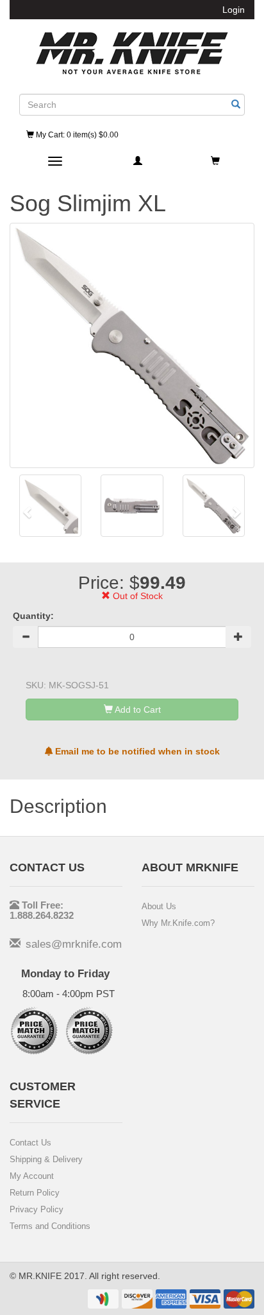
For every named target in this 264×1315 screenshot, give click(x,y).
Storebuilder (132, 53)
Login (233, 9)
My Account (32, 1176)
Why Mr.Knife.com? (178, 923)
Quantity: (33, 616)
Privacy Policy (36, 1209)
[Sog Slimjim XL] (50, 506)
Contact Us (30, 1142)
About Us (159, 906)
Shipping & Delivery (46, 1159)
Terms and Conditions (50, 1226)
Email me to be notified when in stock (136, 751)
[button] (28, 512)
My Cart (76, 134)
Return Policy (35, 1192)
